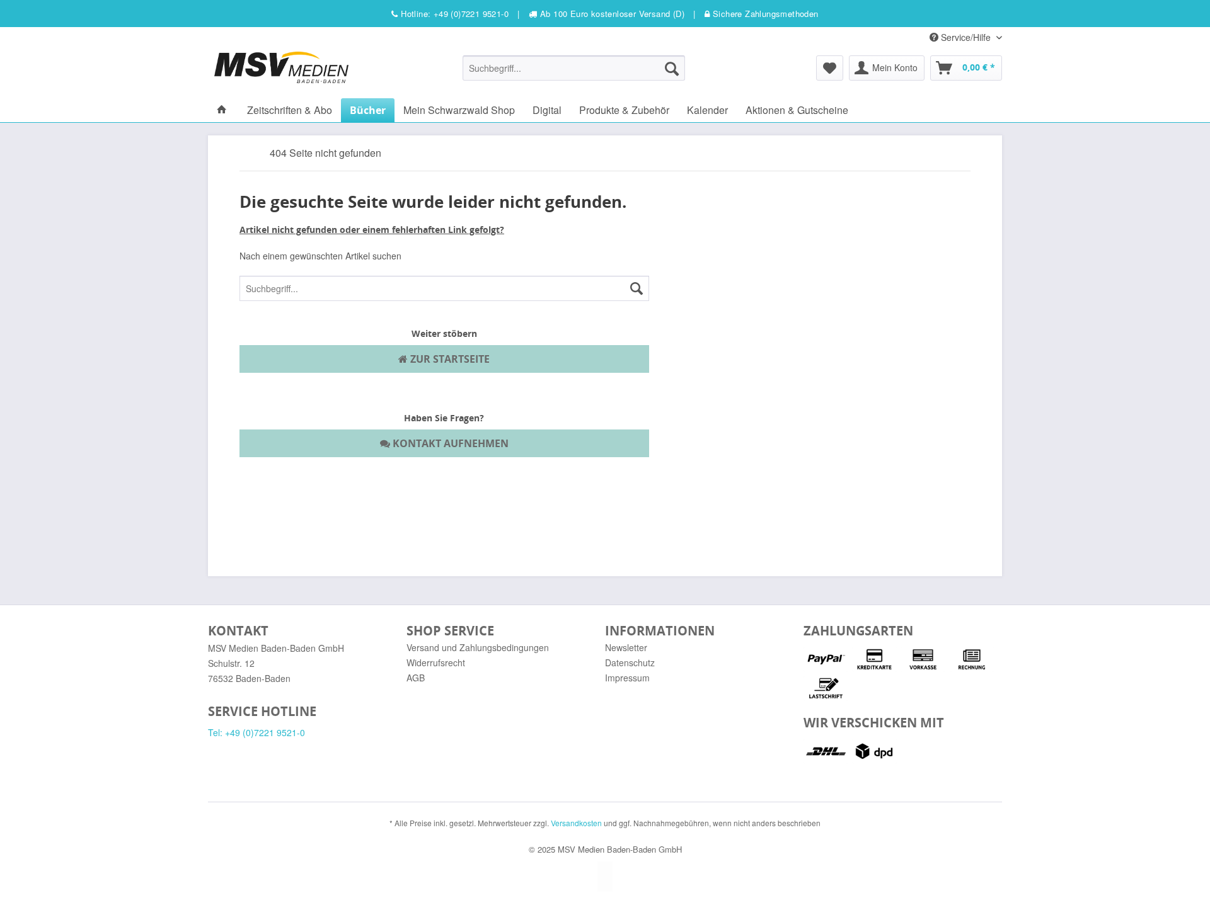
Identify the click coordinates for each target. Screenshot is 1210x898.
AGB (415, 677)
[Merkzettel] (829, 68)
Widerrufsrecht (435, 662)
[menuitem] (574, 68)
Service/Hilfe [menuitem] (965, 37)
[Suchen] (672, 68)
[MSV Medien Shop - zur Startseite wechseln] (281, 67)
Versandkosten (576, 822)
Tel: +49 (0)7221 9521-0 (256, 732)
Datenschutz (630, 662)
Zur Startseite (449, 359)
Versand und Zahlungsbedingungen (477, 647)
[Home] (222, 110)
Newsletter (626, 647)
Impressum (627, 677)
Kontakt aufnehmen (449, 443)
